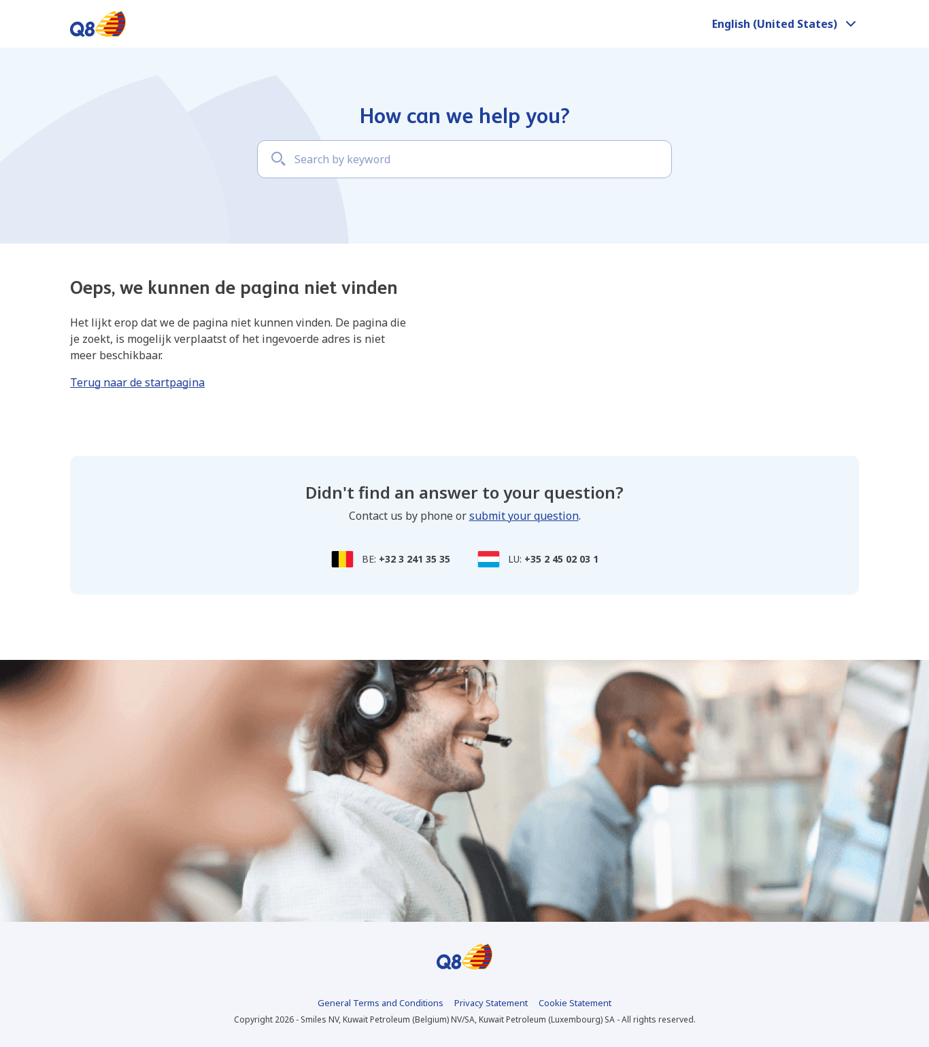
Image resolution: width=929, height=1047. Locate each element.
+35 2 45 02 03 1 (561, 558)
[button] (785, 24)
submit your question (524, 515)
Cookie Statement (575, 1003)
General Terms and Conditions (380, 1003)
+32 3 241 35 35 (414, 558)
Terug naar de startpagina (137, 382)
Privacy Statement (491, 1003)
